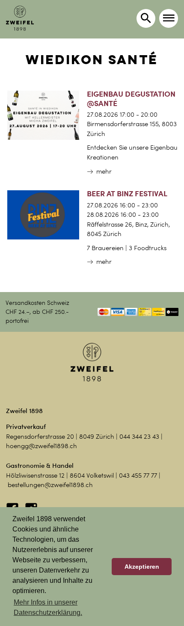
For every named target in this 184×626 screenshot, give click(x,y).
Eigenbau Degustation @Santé (131, 98)
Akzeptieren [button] (142, 566)
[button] (168, 18)
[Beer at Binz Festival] (43, 214)
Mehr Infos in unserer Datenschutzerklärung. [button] (48, 607)
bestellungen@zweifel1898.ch (50, 485)
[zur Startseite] (20, 18)
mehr (104, 171)
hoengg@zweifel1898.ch (41, 446)
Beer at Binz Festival (127, 193)
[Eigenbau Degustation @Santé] (43, 114)
